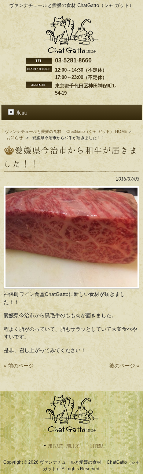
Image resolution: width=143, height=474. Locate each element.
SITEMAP (98, 445)
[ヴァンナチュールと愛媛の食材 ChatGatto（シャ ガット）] (71, 51)
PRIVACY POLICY (63, 445)
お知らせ (15, 137)
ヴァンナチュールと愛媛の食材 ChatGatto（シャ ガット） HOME (66, 131)
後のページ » (124, 366)
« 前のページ (19, 366)
